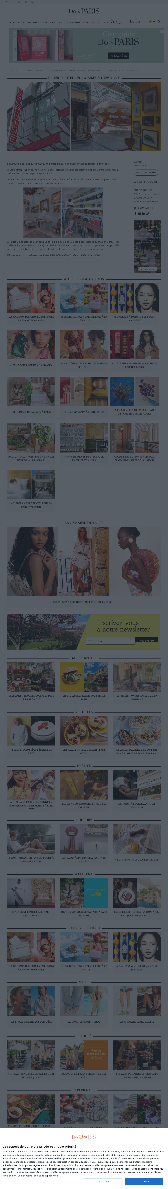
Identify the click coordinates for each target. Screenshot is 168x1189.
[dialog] (84, 1158)
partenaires (27, 1151)
